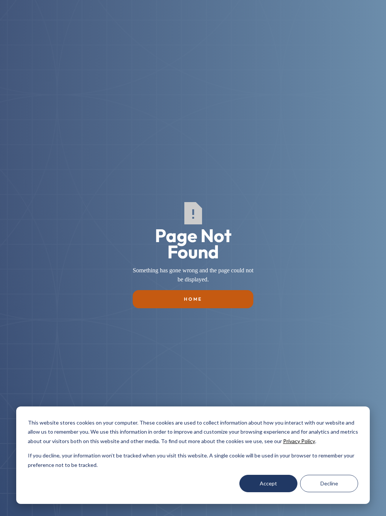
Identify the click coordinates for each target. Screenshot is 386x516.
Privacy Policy (299, 441)
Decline (329, 483)
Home (193, 299)
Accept (268, 483)
